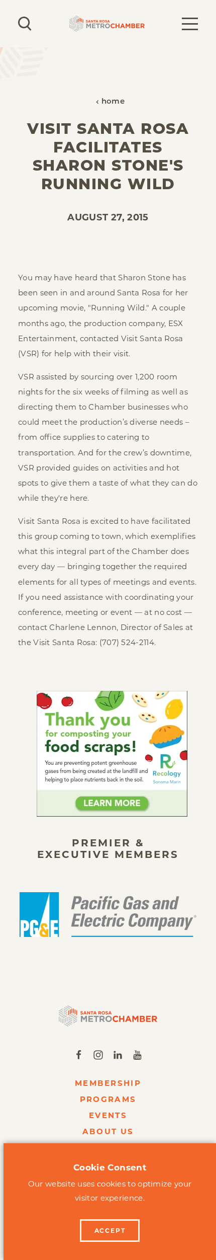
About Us (108, 1131)
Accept (110, 1230)
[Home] (108, 1016)
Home (113, 102)
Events (108, 1115)
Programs (108, 1099)
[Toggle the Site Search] (25, 24)
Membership (108, 1083)
